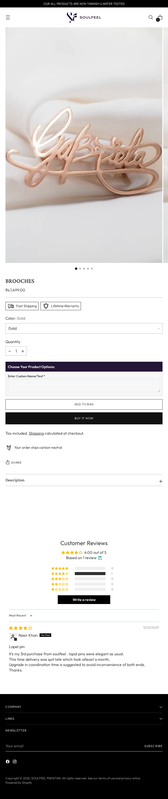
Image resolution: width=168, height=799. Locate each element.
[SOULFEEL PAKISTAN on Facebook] (8, 762)
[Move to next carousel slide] (159, 510)
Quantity (12, 341)
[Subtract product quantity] (23, 351)
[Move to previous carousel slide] (148, 510)
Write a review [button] (84, 599)
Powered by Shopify (18, 783)
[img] (20, 628)
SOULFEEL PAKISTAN (46, 778)
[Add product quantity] (10, 351)
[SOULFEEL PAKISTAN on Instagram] (15, 762)
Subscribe (153, 746)
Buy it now (84, 418)
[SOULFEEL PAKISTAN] (84, 17)
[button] (60, 573)
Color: (15, 318)
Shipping (36, 433)
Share (16, 462)
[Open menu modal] (7, 17)
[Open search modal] (150, 17)
